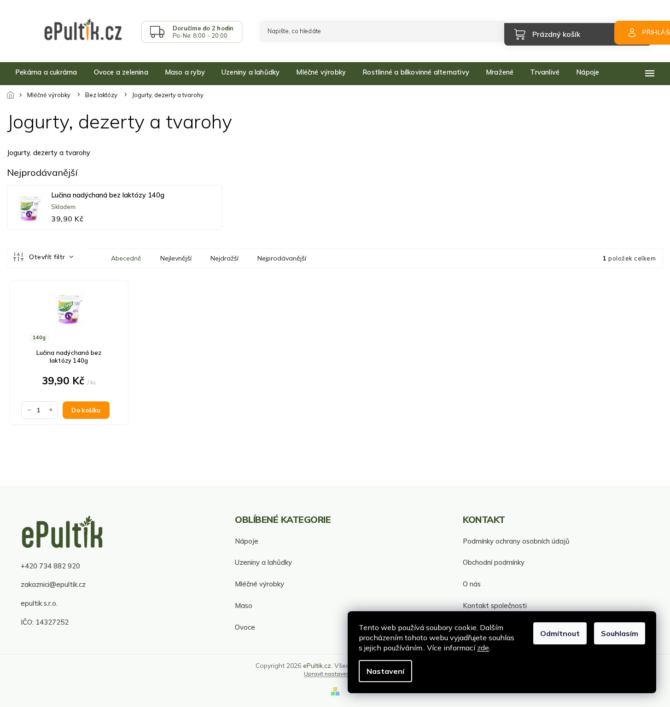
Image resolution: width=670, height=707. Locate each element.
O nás (472, 584)
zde (483, 647)
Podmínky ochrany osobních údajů (516, 541)
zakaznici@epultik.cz (53, 584)
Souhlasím (619, 633)
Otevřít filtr (48, 257)
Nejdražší (224, 258)
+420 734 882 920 (50, 566)
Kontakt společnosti (495, 605)
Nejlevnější (176, 258)
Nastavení (385, 671)
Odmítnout (560, 633)
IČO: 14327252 (45, 622)
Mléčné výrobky (259, 584)
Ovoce (245, 627)
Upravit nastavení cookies (338, 673)
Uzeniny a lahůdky (263, 562)
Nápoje (246, 541)
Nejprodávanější (281, 258)
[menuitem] (46, 72)
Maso (243, 605)
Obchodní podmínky (493, 562)
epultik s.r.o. (39, 603)
